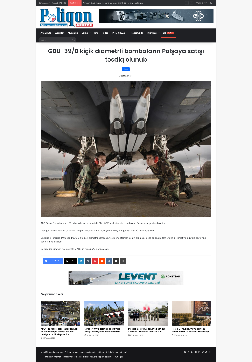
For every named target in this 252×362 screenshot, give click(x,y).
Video (105, 33)
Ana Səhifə (46, 33)
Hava (126, 69)
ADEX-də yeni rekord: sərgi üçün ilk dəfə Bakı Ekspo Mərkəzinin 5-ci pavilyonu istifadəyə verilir (59, 331)
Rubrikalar (152, 33)
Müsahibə (73, 33)
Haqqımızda (137, 33)
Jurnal (85, 33)
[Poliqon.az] (66, 17)
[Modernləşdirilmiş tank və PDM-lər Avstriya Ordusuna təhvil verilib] (148, 313)
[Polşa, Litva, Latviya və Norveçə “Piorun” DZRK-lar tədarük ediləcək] (191, 313)
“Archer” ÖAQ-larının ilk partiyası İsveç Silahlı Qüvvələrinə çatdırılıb (113, 3)
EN (168, 33)
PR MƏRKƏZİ (118, 33)
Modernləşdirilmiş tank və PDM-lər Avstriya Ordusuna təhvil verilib (146, 330)
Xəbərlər (59, 33)
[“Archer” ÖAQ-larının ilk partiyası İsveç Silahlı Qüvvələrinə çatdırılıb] (104, 313)
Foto (96, 33)
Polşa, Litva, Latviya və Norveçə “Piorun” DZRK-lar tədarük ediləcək (190, 330)
